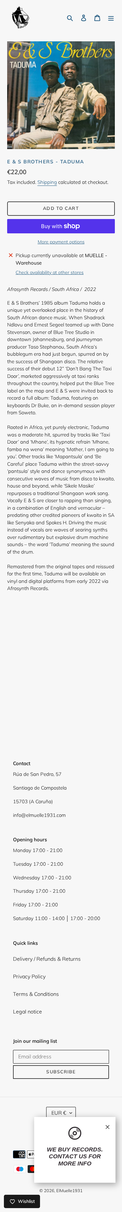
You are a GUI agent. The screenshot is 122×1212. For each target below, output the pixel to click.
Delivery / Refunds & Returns (47, 959)
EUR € (58, 1112)
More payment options (61, 242)
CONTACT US (68, 1156)
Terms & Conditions (36, 994)
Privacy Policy (29, 976)
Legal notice (27, 1011)
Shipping (47, 182)
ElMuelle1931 (69, 1190)
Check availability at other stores (50, 272)
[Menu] (111, 17)
